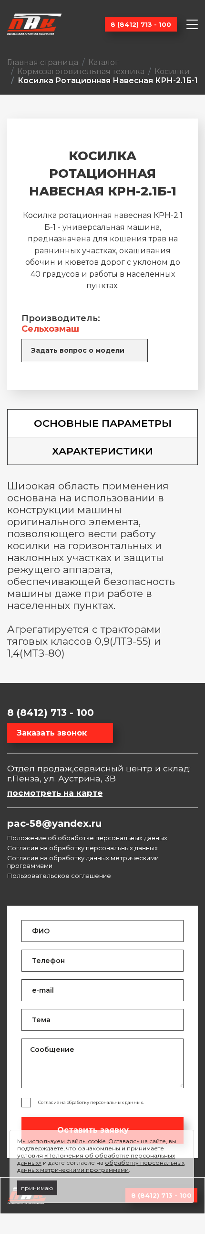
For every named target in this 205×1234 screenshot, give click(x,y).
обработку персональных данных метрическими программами (100, 1166)
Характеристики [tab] (102, 451)
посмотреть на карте (54, 793)
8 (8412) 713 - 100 (141, 24)
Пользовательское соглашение (59, 875)
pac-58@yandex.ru (54, 823)
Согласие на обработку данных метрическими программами (83, 861)
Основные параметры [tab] (103, 423)
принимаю (37, 1187)
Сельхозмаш (50, 329)
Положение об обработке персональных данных (87, 838)
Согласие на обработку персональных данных (82, 848)
